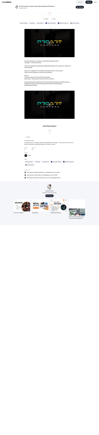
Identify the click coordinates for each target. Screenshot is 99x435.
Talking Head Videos (56, 212)
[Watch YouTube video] (49, 43)
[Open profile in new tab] (16, 7)
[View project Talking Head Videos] (59, 205)
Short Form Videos (18, 212)
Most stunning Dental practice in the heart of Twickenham (76, 217)
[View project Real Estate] (40, 205)
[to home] (6, 2)
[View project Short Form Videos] (22, 205)
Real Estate (35, 212)
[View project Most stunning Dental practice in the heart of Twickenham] (77, 207)
